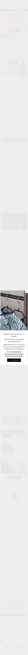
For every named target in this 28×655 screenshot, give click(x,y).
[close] (26, 291)
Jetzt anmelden (14, 360)
